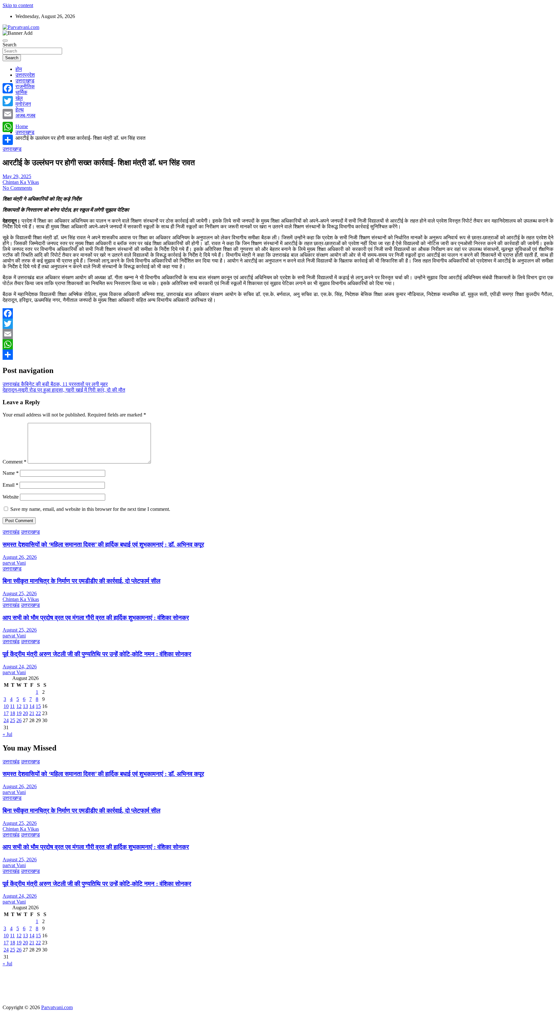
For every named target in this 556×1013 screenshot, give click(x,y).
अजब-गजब (25, 115)
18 (12, 713)
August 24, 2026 (20, 666)
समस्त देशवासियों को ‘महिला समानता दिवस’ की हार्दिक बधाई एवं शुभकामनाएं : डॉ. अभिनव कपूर (103, 544)
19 (19, 713)
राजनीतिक (25, 86)
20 (25, 713)
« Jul (7, 734)
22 (38, 713)
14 (31, 706)
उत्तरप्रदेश (25, 75)
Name (11, 473)
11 (12, 706)
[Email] (278, 334)
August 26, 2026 (20, 557)
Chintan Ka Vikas (21, 182)
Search (9, 44)
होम (18, 69)
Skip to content (18, 5)
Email (10, 485)
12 (19, 706)
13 (25, 706)
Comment (14, 461)
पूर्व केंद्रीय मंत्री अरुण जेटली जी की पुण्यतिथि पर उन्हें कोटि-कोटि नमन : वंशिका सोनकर (97, 654)
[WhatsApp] (278, 344)
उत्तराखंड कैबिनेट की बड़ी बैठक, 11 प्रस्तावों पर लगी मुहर (55, 384)
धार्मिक (21, 92)
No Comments (17, 188)
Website (11, 497)
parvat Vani (14, 563)
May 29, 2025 (17, 176)
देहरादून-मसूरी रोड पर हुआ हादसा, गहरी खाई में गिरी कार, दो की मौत (64, 390)
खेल (19, 98)
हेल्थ (19, 109)
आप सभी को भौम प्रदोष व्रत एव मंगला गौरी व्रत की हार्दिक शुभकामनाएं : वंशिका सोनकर (96, 617)
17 (6, 713)
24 (6, 720)
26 (19, 720)
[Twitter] (278, 324)
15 (38, 706)
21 (31, 713)
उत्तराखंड (11, 532)
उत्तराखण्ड (24, 80)
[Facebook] (278, 313)
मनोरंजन (23, 104)
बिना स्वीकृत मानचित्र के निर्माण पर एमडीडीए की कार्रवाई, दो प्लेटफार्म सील (81, 581)
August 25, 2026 (20, 593)
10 (6, 706)
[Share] (278, 354)
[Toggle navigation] (5, 41)
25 (12, 720)
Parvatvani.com (57, 1007)
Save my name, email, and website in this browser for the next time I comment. (90, 509)
